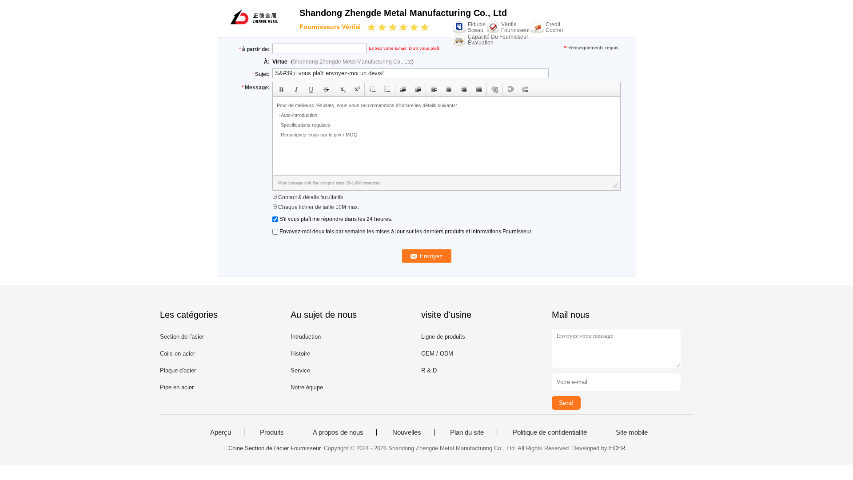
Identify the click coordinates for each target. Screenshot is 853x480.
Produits (272, 432)
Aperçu (220, 432)
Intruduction (306, 336)
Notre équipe (307, 387)
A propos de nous (338, 432)
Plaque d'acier (178, 370)
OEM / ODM (437, 353)
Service (300, 370)
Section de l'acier (182, 336)
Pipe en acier (177, 387)
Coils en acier (177, 353)
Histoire (300, 353)
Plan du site (467, 432)
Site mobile (632, 432)
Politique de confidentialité (550, 432)
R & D (429, 370)
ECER (617, 448)
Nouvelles (406, 432)
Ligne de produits (443, 336)
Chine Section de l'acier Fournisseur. (276, 448)
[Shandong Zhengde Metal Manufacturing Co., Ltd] (254, 24)
